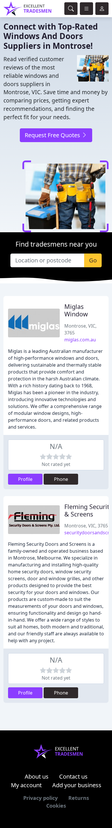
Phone (61, 479)
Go (93, 260)
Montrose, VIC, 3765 (86, 526)
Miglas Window (76, 310)
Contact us (73, 776)
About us (37, 776)
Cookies (56, 805)
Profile (25, 479)
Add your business (76, 785)
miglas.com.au (80, 339)
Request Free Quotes (53, 135)
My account (26, 785)
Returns (78, 797)
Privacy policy (40, 797)
